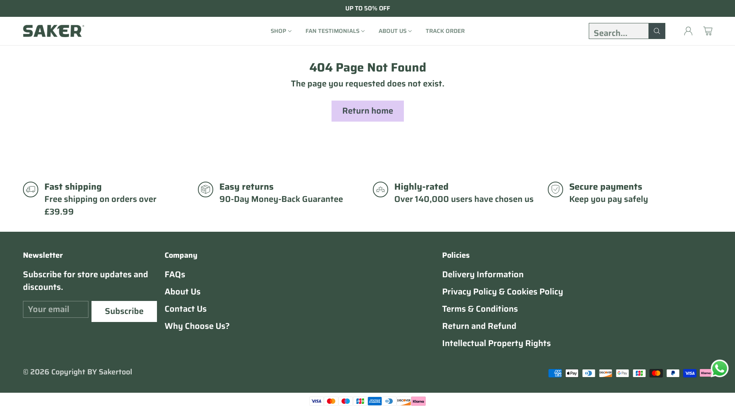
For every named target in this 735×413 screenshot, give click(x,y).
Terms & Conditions (480, 308)
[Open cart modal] (708, 31)
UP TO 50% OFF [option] (367, 8)
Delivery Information (483, 274)
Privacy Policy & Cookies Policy (502, 291)
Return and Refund (479, 326)
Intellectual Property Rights (496, 343)
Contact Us (186, 308)
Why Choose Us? (197, 326)
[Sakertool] (53, 31)
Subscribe (124, 311)
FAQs (175, 274)
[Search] (656, 31)
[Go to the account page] (688, 31)
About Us (183, 291)
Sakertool (115, 372)
